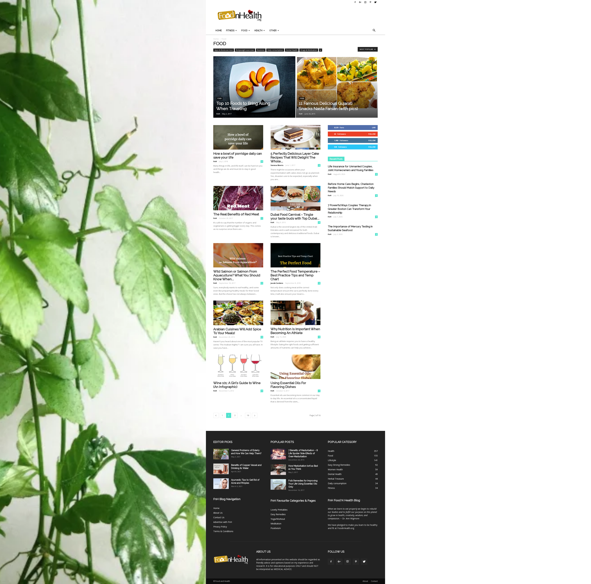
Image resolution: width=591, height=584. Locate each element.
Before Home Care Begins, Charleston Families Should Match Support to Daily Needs (351, 187)
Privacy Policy (220, 526)
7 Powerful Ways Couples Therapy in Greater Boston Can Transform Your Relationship (349, 209)
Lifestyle (332, 460)
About (365, 581)
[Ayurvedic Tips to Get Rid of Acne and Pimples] (221, 483)
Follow (372, 134)
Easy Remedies (278, 514)
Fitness (230, 30)
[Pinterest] (370, 2)
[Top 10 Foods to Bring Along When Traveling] (254, 89)
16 (248, 415)
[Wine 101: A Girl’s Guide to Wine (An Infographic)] (238, 366)
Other (273, 30)
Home (218, 30)
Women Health (335, 469)
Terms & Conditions (223, 531)
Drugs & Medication (309, 50)
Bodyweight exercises (245, 50)
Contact (374, 581)
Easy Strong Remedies (339, 464)
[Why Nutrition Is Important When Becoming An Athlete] (295, 313)
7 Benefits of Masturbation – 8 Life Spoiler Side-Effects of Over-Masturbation (303, 453)
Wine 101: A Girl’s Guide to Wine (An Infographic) (237, 385)
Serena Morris (277, 165)
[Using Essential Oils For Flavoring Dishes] (295, 366)
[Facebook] (355, 2)
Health (258, 30)
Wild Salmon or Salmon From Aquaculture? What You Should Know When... (236, 275)
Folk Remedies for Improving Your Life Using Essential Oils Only (303, 483)
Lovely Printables (279, 509)
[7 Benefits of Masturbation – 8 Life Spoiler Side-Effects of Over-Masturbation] (278, 454)
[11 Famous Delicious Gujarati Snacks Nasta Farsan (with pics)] (337, 82)
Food (244, 30)
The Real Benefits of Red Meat (236, 214)
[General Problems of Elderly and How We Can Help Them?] (221, 454)
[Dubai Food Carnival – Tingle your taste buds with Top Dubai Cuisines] (295, 198)
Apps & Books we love (224, 50)
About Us (218, 512)
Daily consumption (275, 50)
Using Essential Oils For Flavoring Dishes (288, 385)
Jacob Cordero (277, 283)
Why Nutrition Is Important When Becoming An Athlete (295, 331)
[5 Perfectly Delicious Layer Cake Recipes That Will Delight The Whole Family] (295, 137)
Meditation (276, 523)
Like (374, 127)
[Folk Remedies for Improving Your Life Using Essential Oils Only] (278, 484)
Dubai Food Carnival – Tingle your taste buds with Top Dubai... (295, 216)
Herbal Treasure (336, 478)
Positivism (276, 528)
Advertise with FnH (222, 522)
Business (260, 50)
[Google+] (360, 2)
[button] (374, 30)
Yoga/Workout (278, 518)
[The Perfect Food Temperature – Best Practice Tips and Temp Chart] (295, 255)
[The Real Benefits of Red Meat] (238, 198)
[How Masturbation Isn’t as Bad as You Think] (278, 469)
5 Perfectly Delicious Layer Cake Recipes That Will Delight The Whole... (295, 157)
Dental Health (291, 50)
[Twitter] (375, 2)
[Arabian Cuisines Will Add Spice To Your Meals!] (238, 313)
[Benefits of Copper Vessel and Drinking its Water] (221, 469)
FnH (218, 114)
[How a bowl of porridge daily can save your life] (238, 137)
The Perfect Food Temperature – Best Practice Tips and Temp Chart (295, 275)
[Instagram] (365, 2)
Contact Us (218, 517)
